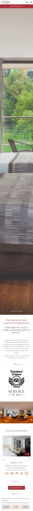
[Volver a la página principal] (5, 2)
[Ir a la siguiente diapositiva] (28, 454)
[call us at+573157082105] (27, 2)
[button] (17, 446)
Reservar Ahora (16, 6)
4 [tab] (16, 493)
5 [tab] (17, 493)
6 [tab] (18, 493)
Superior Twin (16, 463)
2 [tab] (14, 493)
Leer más (15, 481)
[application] (16, 503)
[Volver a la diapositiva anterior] (25, 454)
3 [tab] (15, 493)
